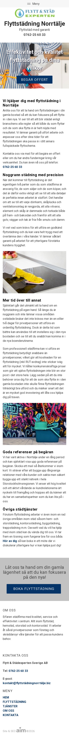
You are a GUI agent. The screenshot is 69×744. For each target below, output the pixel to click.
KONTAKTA (10, 715)
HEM (6, 697)
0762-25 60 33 (34, 35)
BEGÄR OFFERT (34, 80)
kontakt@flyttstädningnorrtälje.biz (27, 683)
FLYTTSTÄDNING (14, 702)
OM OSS (8, 710)
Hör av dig (10, 541)
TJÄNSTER (10, 706)
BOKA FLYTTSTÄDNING (33, 589)
